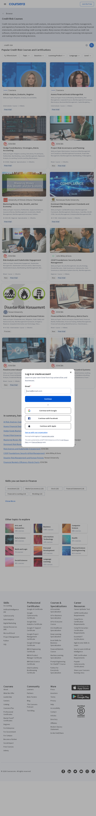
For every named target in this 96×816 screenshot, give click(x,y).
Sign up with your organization (36, 432)
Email (28, 386)
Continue (48, 399)
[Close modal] (70, 372)
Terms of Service (37, 442)
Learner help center (48, 436)
